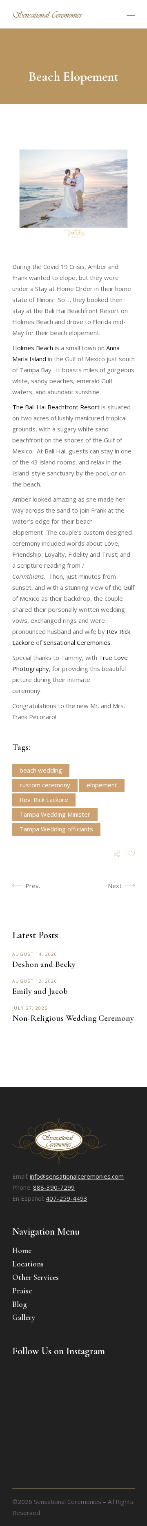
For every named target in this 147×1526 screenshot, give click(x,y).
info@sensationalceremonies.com (77, 1176)
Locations (28, 1263)
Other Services (35, 1277)
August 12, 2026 (34, 981)
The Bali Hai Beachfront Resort (56, 407)
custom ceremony (45, 785)
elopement (102, 785)
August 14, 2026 (34, 954)
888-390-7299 (54, 1187)
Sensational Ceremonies (77, 642)
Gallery (23, 1317)
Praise (22, 1290)
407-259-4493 (66, 1198)
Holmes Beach (32, 348)
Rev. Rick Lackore (44, 799)
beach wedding (41, 770)
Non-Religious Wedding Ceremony (73, 1018)
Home (21, 1250)
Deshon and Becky (44, 964)
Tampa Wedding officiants (56, 829)
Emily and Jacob (40, 991)
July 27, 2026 (29, 1008)
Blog (19, 1304)
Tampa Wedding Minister (55, 814)
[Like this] (132, 854)
